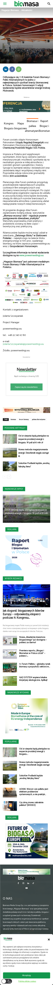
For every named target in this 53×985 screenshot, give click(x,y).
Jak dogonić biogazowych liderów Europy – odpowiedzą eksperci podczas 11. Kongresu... (23, 614)
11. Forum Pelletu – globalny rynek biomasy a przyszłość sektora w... (34, 665)
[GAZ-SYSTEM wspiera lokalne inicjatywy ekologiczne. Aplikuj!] (10, 681)
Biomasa (15, 46)
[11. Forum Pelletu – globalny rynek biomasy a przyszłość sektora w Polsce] (10, 667)
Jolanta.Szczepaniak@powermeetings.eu (23, 344)
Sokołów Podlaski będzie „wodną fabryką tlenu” (33, 465)
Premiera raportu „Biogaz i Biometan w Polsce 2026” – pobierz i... (32, 653)
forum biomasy (24, 419)
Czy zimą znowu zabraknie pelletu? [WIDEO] (31, 804)
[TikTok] (33, 883)
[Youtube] (26, 888)
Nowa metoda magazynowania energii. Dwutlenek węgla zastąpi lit (33, 453)
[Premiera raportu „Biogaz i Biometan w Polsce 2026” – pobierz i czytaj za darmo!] (10, 654)
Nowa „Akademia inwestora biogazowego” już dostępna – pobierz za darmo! (33, 639)
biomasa (13, 419)
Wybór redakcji (13, 578)
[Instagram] (23, 883)
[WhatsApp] (18, 69)
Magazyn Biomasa (10, 10)
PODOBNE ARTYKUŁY (15, 428)
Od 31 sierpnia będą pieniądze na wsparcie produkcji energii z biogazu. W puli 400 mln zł (33, 439)
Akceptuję (26, 975)
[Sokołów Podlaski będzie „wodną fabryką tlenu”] (10, 466)
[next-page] (9, 476)
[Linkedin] (5, 69)
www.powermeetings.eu (31, 255)
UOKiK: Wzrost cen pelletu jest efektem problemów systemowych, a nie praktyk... (33, 791)
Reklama (11, 529)
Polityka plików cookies (27, 981)
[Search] (49, 4)
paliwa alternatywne (38, 419)
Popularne (11, 741)
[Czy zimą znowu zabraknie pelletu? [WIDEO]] (10, 806)
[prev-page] (4, 476)
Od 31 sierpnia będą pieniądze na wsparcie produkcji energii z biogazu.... (34, 751)
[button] (48, 939)
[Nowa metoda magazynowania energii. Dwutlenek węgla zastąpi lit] (10, 452)
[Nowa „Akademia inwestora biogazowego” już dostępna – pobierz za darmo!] (10, 640)
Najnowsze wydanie (18, 692)
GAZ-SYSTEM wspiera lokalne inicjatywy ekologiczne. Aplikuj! (33, 679)
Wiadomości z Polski (26, 46)
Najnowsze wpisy (14, 489)
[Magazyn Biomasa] (26, 878)
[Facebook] (12, 69)
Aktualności (26, 10)
